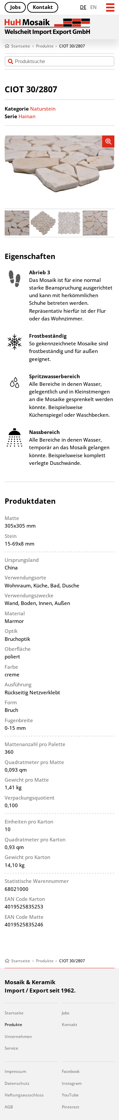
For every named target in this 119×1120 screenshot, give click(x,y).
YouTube (70, 1095)
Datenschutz (17, 1083)
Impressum (15, 1071)
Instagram (72, 1083)
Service (11, 1048)
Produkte (13, 1024)
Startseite (14, 1013)
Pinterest (70, 1107)
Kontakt (43, 7)
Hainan (27, 116)
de (83, 7)
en (93, 7)
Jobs (15, 7)
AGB (9, 1107)
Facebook (71, 1071)
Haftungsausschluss (24, 1095)
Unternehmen (18, 1036)
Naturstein (43, 109)
